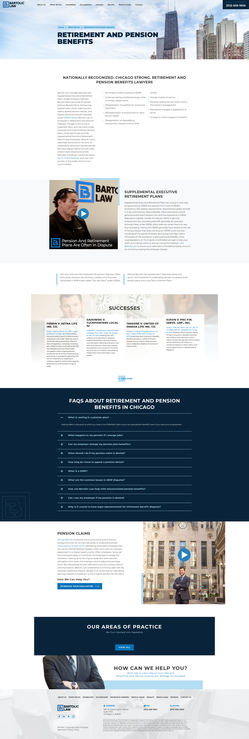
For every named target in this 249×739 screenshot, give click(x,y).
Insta (64, 716)
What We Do (56, 5)
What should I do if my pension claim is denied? (96, 453)
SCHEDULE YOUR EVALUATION (76, 586)
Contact (139, 5)
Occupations (86, 5)
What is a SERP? (78, 471)
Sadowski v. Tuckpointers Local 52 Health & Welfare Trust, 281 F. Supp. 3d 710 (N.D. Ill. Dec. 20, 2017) (103, 333)
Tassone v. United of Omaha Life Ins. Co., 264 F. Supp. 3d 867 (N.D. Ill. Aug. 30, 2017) (142, 333)
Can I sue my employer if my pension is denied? (96, 498)
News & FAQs (125, 5)
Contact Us (186, 697)
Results (111, 5)
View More (126, 379)
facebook (59, 716)
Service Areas (137, 697)
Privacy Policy (73, 730)
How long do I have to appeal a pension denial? (96, 462)
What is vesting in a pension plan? (88, 417)
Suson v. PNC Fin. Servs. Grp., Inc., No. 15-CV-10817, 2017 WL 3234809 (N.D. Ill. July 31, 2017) (182, 330)
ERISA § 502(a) (70, 118)
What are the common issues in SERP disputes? (96, 480)
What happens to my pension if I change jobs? (95, 435)
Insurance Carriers (119, 697)
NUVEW (61, 727)
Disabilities (71, 5)
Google (68, 716)
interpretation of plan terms (71, 546)
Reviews (174, 697)
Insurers (99, 5)
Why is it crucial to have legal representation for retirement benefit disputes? (114, 506)
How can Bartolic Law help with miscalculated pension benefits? (107, 489)
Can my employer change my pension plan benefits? (99, 444)
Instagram (73, 716)
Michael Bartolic (65, 540)
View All (124, 647)
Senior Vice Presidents (68, 158)
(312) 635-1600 (236, 5)
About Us (41, 5)
